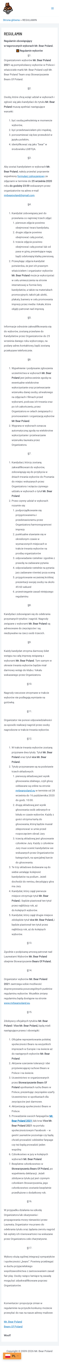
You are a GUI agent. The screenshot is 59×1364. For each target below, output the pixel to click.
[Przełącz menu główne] (52, 8)
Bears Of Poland (13, 1326)
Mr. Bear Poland (13, 1321)
